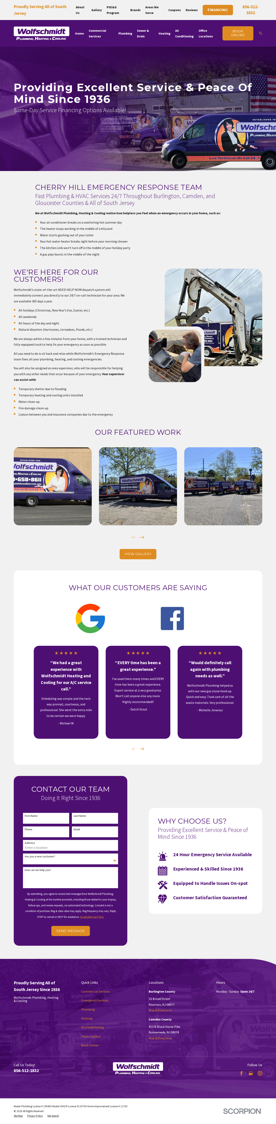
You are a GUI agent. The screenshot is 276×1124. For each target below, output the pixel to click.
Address (30, 843)
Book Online (89, 1045)
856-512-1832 (26, 1070)
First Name (31, 816)
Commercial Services (95, 991)
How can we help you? (38, 870)
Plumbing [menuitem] (125, 33)
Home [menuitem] (79, 33)
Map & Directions (160, 1010)
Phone (28, 829)
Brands (135, 10)
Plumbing (88, 1009)
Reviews (192, 10)
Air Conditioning (92, 1027)
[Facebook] (241, 1073)
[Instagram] (260, 1073)
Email (77, 829)
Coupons (174, 10)
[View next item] (142, 537)
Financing (218, 10)
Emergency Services (95, 1000)
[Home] (41, 33)
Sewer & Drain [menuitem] (143, 33)
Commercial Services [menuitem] (97, 33)
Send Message (70, 931)
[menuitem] (18, 1115)
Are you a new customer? (40, 856)
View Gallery (138, 554)
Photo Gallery (91, 1036)
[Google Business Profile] (251, 1073)
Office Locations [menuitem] (206, 33)
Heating (87, 1018)
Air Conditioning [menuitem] (184, 33)
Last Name (80, 816)
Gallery (96, 10)
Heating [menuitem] (164, 33)
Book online (238, 33)
